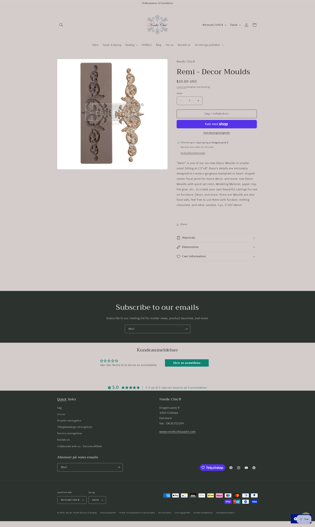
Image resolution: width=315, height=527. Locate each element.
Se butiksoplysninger (193, 153)
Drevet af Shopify (88, 513)
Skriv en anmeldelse (186, 363)
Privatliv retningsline (69, 420)
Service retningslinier (69, 433)
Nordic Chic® (72, 513)
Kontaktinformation (225, 513)
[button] (61, 25)
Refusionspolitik (108, 513)
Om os (61, 414)
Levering (181, 87)
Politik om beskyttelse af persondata (137, 513)
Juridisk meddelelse (203, 513)
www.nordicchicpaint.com (177, 431)
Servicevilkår (164, 513)
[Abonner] (186, 329)
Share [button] (183, 224)
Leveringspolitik (182, 513)
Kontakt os (63, 439)
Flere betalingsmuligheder (216, 133)
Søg (59, 407)
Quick (62, 399)
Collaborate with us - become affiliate (79, 446)
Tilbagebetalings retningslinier (75, 427)
